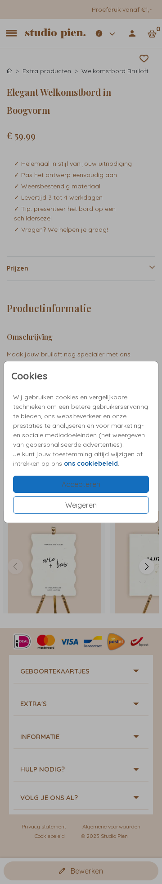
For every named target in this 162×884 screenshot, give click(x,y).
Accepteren (81, 484)
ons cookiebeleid (91, 463)
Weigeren (81, 505)
